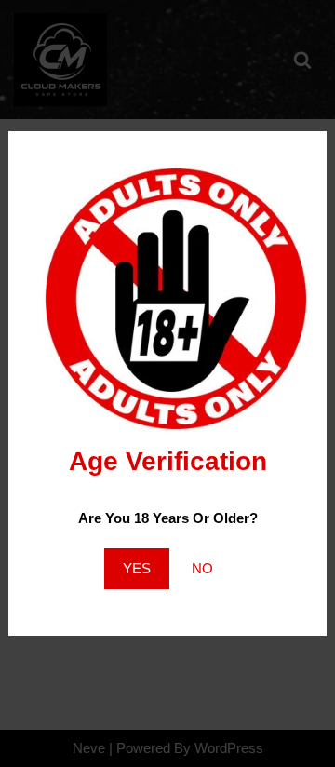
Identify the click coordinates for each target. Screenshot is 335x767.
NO (202, 568)
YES (137, 568)
